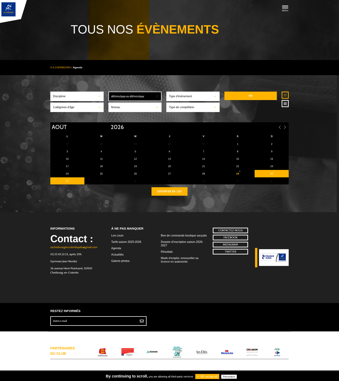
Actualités (117, 254)
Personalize (229, 376)
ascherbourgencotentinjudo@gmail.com (73, 247)
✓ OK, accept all (207, 376)
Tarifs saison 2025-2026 (126, 241)
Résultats (167, 251)
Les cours (117, 235)
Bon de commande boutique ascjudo (184, 235)
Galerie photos (120, 260)
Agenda (116, 248)
